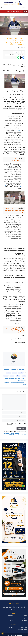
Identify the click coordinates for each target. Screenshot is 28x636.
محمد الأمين (14, 363)
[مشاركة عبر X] (21, 57)
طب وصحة (25, 618)
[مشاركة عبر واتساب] (18, 57)
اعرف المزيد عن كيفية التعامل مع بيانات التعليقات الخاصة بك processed (14, 434)
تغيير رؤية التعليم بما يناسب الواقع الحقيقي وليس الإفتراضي (15, 379)
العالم (24, 376)
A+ (20, 52)
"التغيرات (20, 373)
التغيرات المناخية (17, 130)
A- (23, 52)
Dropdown (11, 627)
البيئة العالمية (14, 369)
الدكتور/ (8, 373)
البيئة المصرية (7, 369)
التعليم (25, 615)
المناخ (12, 376)
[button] (2, 7)
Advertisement (24, 627)
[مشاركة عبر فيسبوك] (23, 57)
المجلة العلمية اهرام (17, 635)
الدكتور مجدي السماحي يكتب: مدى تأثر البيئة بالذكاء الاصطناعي (15, 330)
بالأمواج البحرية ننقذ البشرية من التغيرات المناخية (16, 160)
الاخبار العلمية (21, 369)
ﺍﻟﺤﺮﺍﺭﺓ (14, 373)
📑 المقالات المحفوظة (10, 54)
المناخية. (5, 376)
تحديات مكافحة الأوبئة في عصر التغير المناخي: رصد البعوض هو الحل (14, 210)
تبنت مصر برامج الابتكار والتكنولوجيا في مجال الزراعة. (15, 383)
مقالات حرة (11, 618)
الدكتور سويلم (16, 305)
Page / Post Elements (22, 629)
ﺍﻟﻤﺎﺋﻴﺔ (18, 376)
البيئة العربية (11, 620)
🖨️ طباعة (15, 52)
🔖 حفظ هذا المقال (20, 54)
